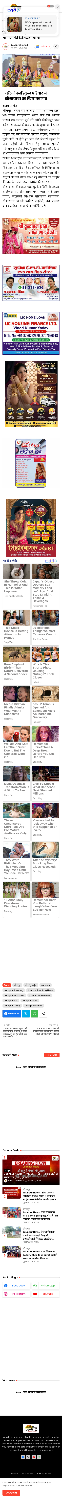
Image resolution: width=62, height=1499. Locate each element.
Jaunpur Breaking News (40, 990)
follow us (45, 46)
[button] (50, 6)
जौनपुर (17, 985)
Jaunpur (45, 985)
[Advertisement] (31, 949)
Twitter (26, 1013)
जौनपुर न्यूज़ (31, 985)
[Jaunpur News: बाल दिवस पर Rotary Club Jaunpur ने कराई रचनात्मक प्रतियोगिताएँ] (11, 1251)
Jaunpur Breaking (13, 990)
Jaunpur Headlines (14, 995)
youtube (48, 1294)
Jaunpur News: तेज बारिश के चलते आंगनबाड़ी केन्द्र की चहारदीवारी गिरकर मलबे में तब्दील (39, 1235)
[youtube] (34, 1457)
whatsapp (48, 1285)
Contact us (44, 1473)
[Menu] (4, 6)
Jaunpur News (30, 1000)
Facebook (13, 1013)
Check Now (23, 1485)
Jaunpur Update (33, 1005)
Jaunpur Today (12, 1005)
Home (14, 1473)
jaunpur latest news (39, 995)
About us (27, 1473)
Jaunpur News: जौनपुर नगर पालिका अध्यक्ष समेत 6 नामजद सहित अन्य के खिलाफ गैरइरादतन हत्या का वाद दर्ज (40, 1196)
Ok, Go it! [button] (11, 1492)
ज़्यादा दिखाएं (52, 1055)
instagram (18, 1294)
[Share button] (43, 1013)
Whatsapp (34, 1013)
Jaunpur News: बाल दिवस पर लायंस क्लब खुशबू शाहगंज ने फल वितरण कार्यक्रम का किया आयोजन (40, 1216)
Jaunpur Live (11, 1000)
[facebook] (23, 1457)
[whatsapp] (39, 1457)
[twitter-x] (28, 1457)
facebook (18, 1285)
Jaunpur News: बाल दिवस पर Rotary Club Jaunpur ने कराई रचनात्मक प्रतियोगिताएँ (40, 1255)
